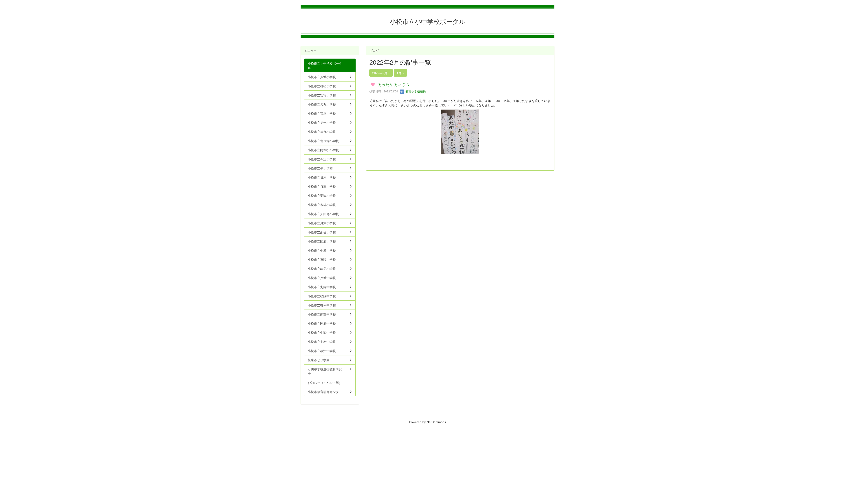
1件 (399, 73)
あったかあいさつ (393, 84)
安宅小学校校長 (415, 91)
